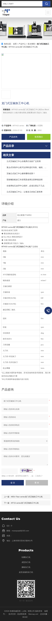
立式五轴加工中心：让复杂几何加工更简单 (25, 192)
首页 (15, 44)
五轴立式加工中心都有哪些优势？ (21, 173)
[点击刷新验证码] (26, 471)
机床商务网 (21, 614)
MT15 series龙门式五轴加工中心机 (25, 503)
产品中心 (22, 44)
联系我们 (39, 137)
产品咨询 (13, 137)
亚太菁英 (31, 44)
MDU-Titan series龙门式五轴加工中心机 (27, 497)
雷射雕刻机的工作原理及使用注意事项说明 (25, 180)
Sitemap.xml (33, 614)
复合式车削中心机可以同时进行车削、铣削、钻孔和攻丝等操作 (27, 167)
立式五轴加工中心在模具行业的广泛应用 (24, 161)
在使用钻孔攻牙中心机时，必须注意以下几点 (25, 186)
